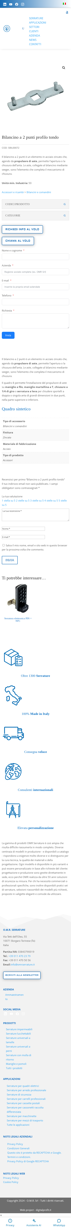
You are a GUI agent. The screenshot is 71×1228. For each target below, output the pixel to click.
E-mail (5, 280)
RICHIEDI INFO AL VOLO (22, 229)
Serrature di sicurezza (19, 1094)
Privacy (10, 1225)
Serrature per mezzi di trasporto (25, 1120)
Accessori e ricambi (13, 192)
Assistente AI (33, 1225)
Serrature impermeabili (19, 1029)
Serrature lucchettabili (18, 1033)
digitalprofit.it (43, 1210)
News (32, 40)
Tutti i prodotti (14, 1068)
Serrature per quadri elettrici (23, 1086)
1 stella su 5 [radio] (8, 500)
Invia (8, 335)
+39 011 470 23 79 (20, 956)
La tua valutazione (12, 496)
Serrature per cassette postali (23, 1103)
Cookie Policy (10, 1182)
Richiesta (7, 310)
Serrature (36, 18)
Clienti (33, 31)
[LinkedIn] (4, 4)
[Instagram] (22, 4)
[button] (64, 68)
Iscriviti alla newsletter (22, 975)
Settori (34, 27)
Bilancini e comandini (39, 192)
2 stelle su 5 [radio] (23, 500)
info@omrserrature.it (23, 964)
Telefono (6, 295)
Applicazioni (37, 22)
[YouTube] (10, 4)
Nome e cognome (12, 250)
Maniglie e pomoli (16, 1063)
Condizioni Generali (18, 1148)
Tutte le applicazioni (18, 1124)
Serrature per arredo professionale (26, 1090)
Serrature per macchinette (21, 1116)
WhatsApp (59, 1225)
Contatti (35, 44)
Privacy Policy (15, 1144)
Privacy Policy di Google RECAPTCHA (28, 1161)
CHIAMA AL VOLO (17, 240)
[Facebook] (16, 4)
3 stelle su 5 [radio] (37, 500)
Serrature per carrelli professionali (26, 1098)
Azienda (34, 35)
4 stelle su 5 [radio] (51, 500)
